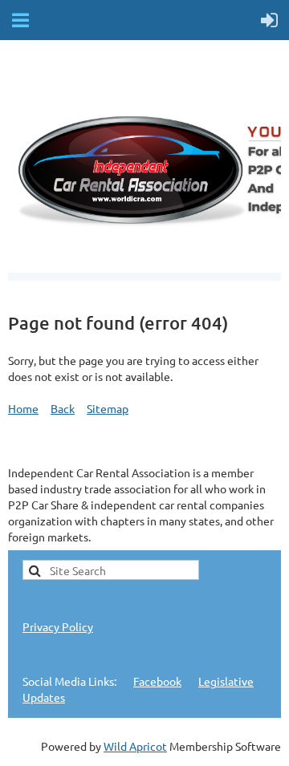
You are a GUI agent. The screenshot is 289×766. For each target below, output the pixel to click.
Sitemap (107, 408)
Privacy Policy (57, 626)
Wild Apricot (135, 746)
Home (23, 408)
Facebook (157, 681)
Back (63, 408)
